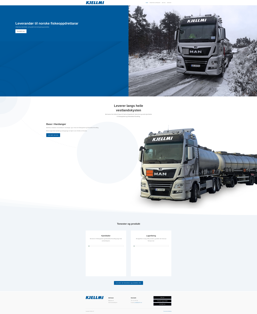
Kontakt (169, 2)
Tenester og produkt (155, 2)
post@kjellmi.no (138, 302)
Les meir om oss (53, 135)
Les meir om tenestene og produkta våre (128, 282)
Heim (147, 2)
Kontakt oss (21, 31)
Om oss (164, 2)
